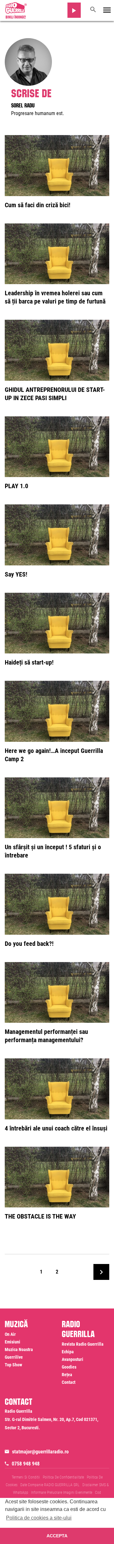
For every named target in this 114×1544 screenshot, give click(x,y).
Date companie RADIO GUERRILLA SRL (49, 1485)
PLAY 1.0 (16, 486)
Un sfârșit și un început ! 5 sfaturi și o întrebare (53, 851)
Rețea (67, 1374)
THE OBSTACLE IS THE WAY (40, 1216)
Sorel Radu (23, 104)
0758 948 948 (26, 1464)
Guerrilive (14, 1357)
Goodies (69, 1367)
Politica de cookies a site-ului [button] (39, 1517)
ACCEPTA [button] (57, 1535)
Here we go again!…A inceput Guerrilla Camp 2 (54, 755)
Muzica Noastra (19, 1349)
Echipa (68, 1351)
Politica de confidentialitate (63, 1477)
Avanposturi (72, 1359)
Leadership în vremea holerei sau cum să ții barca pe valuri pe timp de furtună (55, 297)
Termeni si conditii (26, 1477)
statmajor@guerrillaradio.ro (40, 1452)
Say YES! (16, 574)
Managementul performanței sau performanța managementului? (46, 1036)
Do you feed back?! (29, 943)
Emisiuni (12, 1341)
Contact (68, 1382)
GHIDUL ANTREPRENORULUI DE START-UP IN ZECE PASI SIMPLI (55, 394)
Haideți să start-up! (29, 662)
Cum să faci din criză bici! (37, 205)
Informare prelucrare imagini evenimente (61, 1492)
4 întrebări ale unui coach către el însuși (56, 1128)
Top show (13, 1364)
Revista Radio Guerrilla (83, 1344)
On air (10, 1334)
